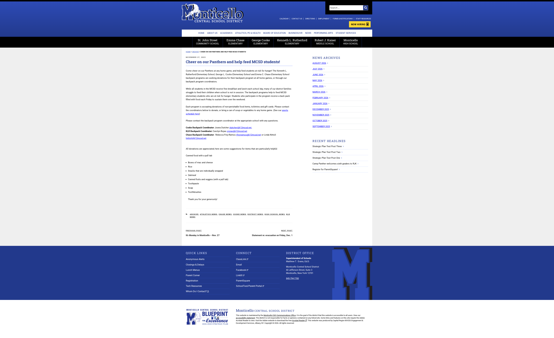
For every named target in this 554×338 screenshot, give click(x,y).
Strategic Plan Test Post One (326, 158)
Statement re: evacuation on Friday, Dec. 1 (272, 235)
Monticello (350, 41)
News (308, 33)
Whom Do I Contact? (196, 291)
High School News (275, 214)
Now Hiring (358, 24)
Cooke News (239, 214)
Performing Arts (323, 33)
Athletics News (208, 214)
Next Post (287, 231)
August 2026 (319, 63)
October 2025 (319, 120)
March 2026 (318, 92)
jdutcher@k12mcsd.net (240, 127)
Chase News (225, 214)
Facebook (241, 270)
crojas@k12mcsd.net (237, 131)
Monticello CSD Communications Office (280, 315)
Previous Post (194, 231)
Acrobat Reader (298, 320)
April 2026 (317, 86)
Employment (324, 19)
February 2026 (320, 97)
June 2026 (317, 74)
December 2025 (320, 109)
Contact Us (297, 19)
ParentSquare (243, 280)
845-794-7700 (292, 278)
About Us (212, 33)
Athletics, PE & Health (248, 33)
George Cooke (261, 41)
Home (201, 33)
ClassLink (241, 259)
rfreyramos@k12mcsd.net (248, 135)
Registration (192, 280)
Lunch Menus (193, 270)
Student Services (346, 33)
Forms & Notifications (343, 19)
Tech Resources (194, 286)
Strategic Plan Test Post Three (327, 146)
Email (239, 264)
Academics (226, 33)
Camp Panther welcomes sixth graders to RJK (334, 163)
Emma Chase (235, 41)
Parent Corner (193, 275)
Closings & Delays (195, 264)
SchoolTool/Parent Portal (249, 286)
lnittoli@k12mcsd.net (196, 138)
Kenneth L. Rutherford (292, 41)
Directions (310, 19)
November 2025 (320, 115)
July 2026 (317, 69)
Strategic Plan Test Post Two (326, 152)
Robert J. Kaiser (325, 41)
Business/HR (295, 33)
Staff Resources (363, 19)
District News (255, 214)
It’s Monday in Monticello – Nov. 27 (203, 235)
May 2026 (317, 80)
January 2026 (319, 103)
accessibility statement (245, 318)
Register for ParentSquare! (325, 169)
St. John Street (207, 41)
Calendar (284, 19)
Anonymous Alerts (195, 259)
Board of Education (274, 33)
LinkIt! (239, 275)
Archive (194, 214)
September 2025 (321, 126)
